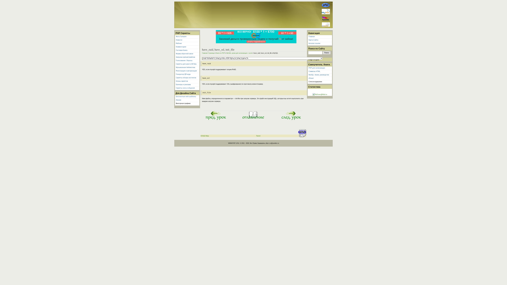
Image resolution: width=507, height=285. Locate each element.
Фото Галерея (181, 36)
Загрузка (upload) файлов (185, 57)
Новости (179, 40)
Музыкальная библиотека (185, 67)
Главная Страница (208, 53)
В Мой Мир (205, 136)
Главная (312, 36)
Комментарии (181, 47)
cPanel (311, 78)
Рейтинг (179, 43)
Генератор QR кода (183, 74)
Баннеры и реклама (183, 85)
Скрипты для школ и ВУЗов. (186, 64)
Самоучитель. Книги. (319, 64)
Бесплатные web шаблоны (186, 97)
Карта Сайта (313, 40)
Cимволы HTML (314, 71)
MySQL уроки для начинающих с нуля (239, 53)
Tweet (258, 136)
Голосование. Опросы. (184, 60)
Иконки (178, 100)
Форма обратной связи (184, 54)
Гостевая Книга (181, 50)
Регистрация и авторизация (186, 71)
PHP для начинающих (317, 68)
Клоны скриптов (182, 81)
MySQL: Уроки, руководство (319, 75)
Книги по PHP (220, 53)
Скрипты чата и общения (185, 88)
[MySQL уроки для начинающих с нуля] (253, 119)
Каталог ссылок (314, 43)
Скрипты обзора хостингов (186, 78)
